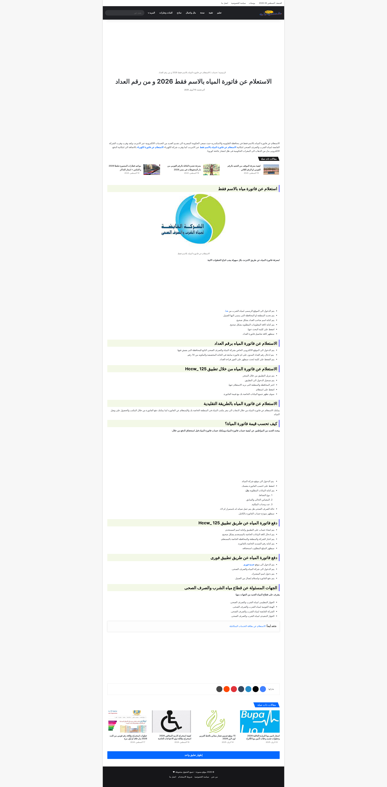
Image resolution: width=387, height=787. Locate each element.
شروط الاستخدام (185, 777)
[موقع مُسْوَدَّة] (270, 13)
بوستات (252, 3)
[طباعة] (219, 689)
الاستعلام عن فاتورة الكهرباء (150, 147)
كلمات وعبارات (166, 13)
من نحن (214, 777)
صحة (202, 13)
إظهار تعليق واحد (194, 755)
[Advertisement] (193, 45)
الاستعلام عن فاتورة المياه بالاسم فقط (218, 147)
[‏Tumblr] (241, 689)
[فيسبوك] (263, 689)
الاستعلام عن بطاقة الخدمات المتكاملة (247, 626)
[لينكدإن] (248, 689)
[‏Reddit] (227, 689)
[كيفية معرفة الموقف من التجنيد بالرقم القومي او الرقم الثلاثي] (271, 169)
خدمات (214, 72)
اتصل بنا (224, 3)
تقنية (211, 13)
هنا (226, 310)
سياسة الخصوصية (238, 3)
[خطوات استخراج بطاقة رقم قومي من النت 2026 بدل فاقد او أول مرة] (127, 721)
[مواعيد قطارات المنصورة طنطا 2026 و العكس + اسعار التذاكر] (151, 169)
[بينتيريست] (234, 689)
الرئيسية (222, 72)
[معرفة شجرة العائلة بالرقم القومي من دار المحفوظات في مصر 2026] (211, 169)
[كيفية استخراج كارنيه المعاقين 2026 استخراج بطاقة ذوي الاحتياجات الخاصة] (171, 721)
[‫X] (256, 689)
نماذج (179, 13)
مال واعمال (191, 13)
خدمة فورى (249, 564)
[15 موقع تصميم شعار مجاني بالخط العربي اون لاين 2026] (216, 721)
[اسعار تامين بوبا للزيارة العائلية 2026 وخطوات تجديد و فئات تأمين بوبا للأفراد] (260, 721)
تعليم (219, 13)
